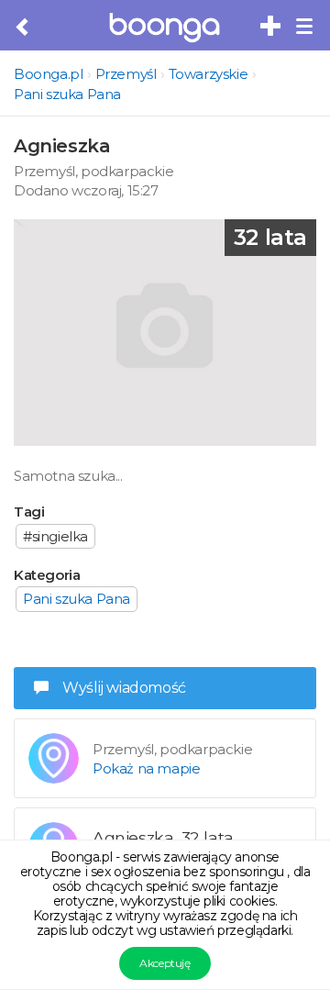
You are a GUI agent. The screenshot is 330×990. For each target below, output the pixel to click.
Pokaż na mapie (146, 768)
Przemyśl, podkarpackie (93, 171)
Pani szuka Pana (67, 94)
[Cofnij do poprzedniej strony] (23, 27)
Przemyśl (126, 74)
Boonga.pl (48, 74)
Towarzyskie (208, 74)
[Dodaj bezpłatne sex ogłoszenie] (271, 27)
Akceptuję (164, 963)
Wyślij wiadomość (124, 687)
